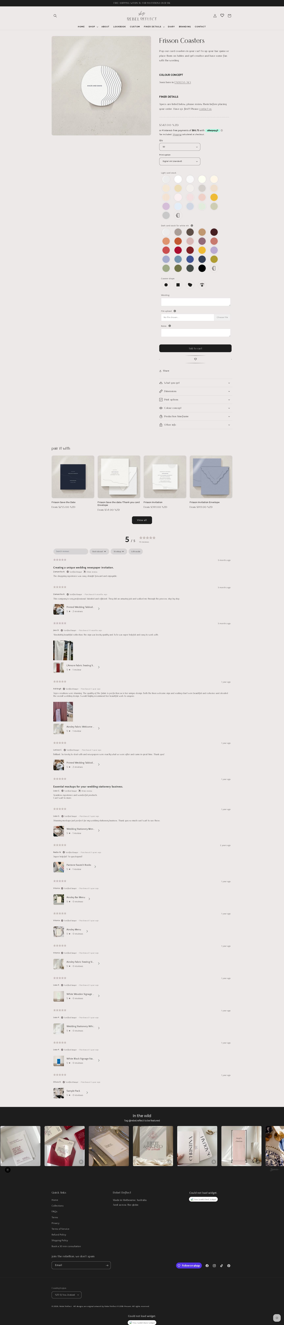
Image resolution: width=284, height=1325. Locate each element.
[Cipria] (202, 197)
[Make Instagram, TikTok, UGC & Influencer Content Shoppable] (274, 1170)
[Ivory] (202, 179)
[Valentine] (166, 250)
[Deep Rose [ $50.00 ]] (202, 241)
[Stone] (202, 188)
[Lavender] (214, 250)
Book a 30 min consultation (66, 1246)
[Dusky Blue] (166, 259)
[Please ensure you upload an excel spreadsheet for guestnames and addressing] (175, 311)
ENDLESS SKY (183, 82)
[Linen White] (190, 179)
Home (55, 1200)
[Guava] (214, 241)
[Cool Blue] (190, 206)
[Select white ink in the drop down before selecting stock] (192, 225)
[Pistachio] (214, 259)
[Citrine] (214, 197)
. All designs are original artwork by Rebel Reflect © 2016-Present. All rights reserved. (111, 1306)
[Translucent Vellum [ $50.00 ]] (166, 179)
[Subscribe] (107, 1265)
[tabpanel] (142, 824)
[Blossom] (190, 197)
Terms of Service (60, 1229)
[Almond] (190, 188)
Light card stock (168, 173)
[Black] (202, 268)
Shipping (177, 134)
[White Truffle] (166, 188)
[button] (55, 15)
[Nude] (178, 197)
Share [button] (166, 371)
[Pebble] (190, 285)
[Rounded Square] (178, 285)
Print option (165, 155)
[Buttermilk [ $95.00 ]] (178, 188)
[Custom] (178, 215)
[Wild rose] (190, 241)
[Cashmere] (178, 232)
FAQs (54, 1211)
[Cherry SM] (178, 250)
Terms (55, 1217)
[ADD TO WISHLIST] (195, 359)
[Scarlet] (190, 250)
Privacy (55, 1223)
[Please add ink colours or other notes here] (169, 326)
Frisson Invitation (153, 502)
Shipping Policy (60, 1240)
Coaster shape (168, 279)
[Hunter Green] (190, 268)
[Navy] (202, 259)
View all (142, 520)
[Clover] (178, 268)
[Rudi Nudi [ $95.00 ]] (214, 188)
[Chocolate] (190, 232)
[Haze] (166, 215)
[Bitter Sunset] (178, 241)
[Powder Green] (202, 206)
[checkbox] (136, 551)
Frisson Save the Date (64, 502)
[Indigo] (190, 259)
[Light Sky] (178, 206)
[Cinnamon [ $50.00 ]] (202, 232)
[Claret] (214, 232)
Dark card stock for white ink (196, 225)
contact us (205, 108)
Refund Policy (59, 1235)
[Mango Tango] (166, 241)
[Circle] (166, 285)
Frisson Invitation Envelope (205, 502)
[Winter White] (178, 179)
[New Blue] (178, 259)
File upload (196, 310)
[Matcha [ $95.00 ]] (214, 206)
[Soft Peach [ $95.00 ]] (166, 197)
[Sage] (166, 268)
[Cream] (214, 179)
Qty (161, 140)
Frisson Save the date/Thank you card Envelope (119, 503)
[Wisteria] (166, 206)
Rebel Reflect (65, 1306)
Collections (58, 1206)
